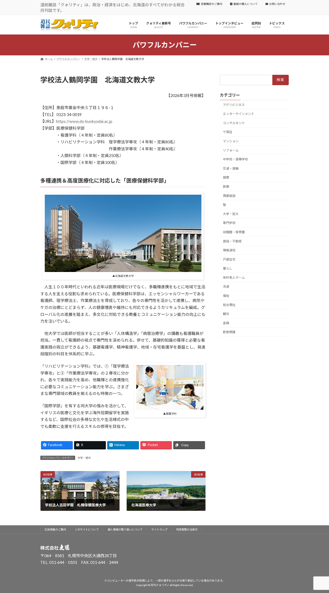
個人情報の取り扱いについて (125, 529)
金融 (226, 323)
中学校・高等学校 (235, 159)
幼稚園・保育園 (234, 232)
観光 (226, 314)
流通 (226, 286)
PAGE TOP (317, 571)
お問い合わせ (277, 4)
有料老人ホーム (234, 277)
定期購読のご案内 (211, 4)
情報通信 (229, 250)
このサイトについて (87, 529)
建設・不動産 (232, 241)
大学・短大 (84, 457)
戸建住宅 (229, 259)
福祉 (226, 296)
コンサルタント (234, 123)
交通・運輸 (231, 168)
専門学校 (229, 223)
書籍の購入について (245, 4)
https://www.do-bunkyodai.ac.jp (84, 121)
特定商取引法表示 (187, 529)
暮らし (227, 268)
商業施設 (229, 195)
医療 (226, 186)
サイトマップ (159, 529)
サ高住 (227, 132)
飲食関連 (229, 332)
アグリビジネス (234, 104)
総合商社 (229, 304)
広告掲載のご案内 (55, 529)
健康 (226, 177)
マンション (231, 141)
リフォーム (231, 150)
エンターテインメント (238, 114)
